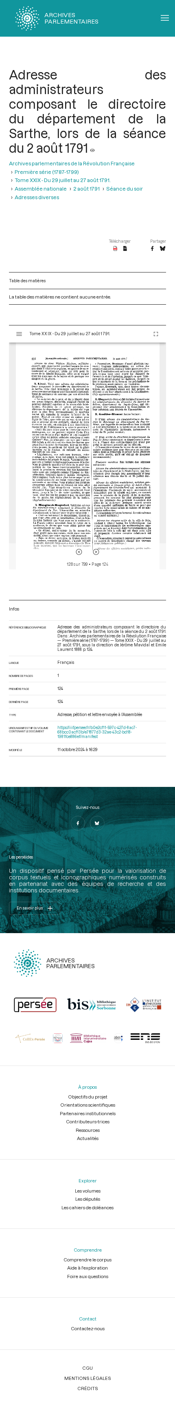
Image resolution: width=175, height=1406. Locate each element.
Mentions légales (87, 1378)
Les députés (87, 1199)
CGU (87, 1368)
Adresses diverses (37, 197)
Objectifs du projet (87, 1096)
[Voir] (92, 148)
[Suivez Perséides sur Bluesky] (97, 823)
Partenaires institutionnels (88, 1113)
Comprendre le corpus (87, 1259)
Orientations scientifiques (87, 1104)
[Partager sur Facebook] (152, 249)
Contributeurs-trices (87, 1121)
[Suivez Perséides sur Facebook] (77, 823)
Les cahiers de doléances (87, 1207)
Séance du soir (124, 188)
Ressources (88, 1130)
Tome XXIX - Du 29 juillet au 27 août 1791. (63, 180)
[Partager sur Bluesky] (162, 249)
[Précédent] (79, 551)
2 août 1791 (86, 188)
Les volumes (88, 1190)
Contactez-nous (88, 1328)
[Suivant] (96, 551)
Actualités (87, 1138)
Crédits (87, 1388)
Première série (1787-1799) (47, 172)
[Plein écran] (155, 334)
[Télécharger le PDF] (115, 249)
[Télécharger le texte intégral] (125, 249)
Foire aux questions (87, 1276)
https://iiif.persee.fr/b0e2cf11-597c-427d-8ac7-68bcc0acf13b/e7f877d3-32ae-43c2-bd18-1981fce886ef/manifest (97, 732)
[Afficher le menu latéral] (19, 334)
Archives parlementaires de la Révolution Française (72, 163)
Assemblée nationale (41, 188)
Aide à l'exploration (87, 1267)
